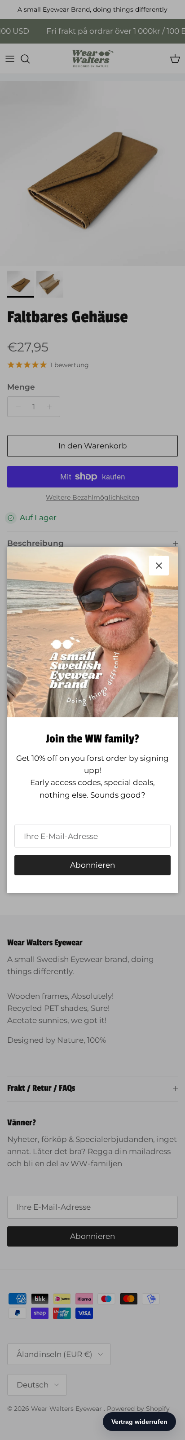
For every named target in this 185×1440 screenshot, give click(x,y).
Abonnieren (92, 864)
